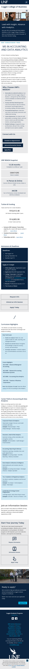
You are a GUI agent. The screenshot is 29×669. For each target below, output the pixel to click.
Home (2, 42)
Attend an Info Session (14, 302)
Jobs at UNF (17, 636)
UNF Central (11, 624)
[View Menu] (27, 11)
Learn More (13, 231)
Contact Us (14, 615)
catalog (4, 388)
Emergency (12, 626)
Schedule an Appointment (12, 140)
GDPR (15, 665)
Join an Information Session (12, 145)
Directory (17, 624)
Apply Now (7, 150)
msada (18, 42)
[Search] (26, 2)
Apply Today (14, 307)
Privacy (10, 665)
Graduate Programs (10, 42)
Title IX (11, 636)
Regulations (11, 628)
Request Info (14, 297)
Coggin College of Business (14, 6)
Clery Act (19, 634)
